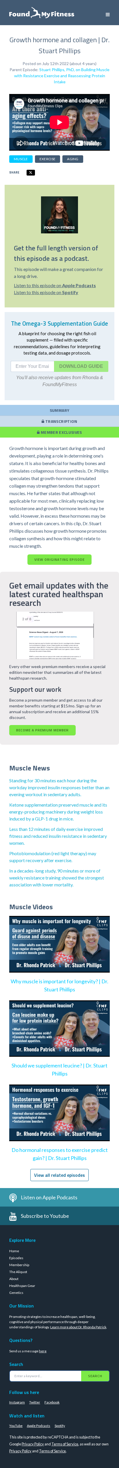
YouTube (16, 1425)
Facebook (52, 1402)
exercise (47, 159)
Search (95, 1376)
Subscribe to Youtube (45, 1216)
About (13, 1279)
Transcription (60, 421)
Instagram (17, 1402)
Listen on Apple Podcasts (49, 1197)
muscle (21, 159)
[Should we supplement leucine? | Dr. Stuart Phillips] (59, 1034)
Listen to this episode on (55, 285)
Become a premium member (42, 730)
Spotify (60, 1425)
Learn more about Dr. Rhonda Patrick (78, 1327)
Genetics (16, 1292)
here (43, 1351)
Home (14, 1251)
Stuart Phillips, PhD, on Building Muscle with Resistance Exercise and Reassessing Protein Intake (62, 75)
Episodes (16, 1258)
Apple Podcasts (38, 1425)
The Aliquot (18, 1272)
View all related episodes (59, 1175)
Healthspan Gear (22, 1285)
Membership (19, 1265)
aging (73, 159)
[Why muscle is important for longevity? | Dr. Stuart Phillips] (59, 950)
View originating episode (59, 559)
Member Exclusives (61, 432)
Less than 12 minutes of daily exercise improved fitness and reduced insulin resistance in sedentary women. (58, 836)
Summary (59, 410)
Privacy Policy (33, 1444)
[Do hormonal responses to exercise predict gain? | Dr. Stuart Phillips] (59, 1119)
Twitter (34, 1402)
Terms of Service (64, 1444)
